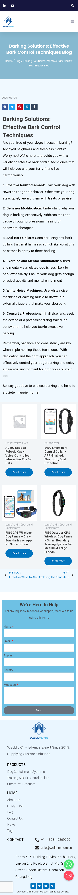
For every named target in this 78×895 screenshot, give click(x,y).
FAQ (10, 812)
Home (9, 61)
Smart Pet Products (21, 784)
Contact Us (15, 818)
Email (7, 641)
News (11, 824)
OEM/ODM (15, 806)
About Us (13, 800)
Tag (17, 61)
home (12, 793)
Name (8, 626)
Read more (19, 472)
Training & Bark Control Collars (28, 778)
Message (10, 684)
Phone (8, 655)
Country (8, 670)
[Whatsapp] (69, 864)
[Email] (69, 876)
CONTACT (15, 839)
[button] (72, 5)
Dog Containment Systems (26, 772)
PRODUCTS (16, 764)
